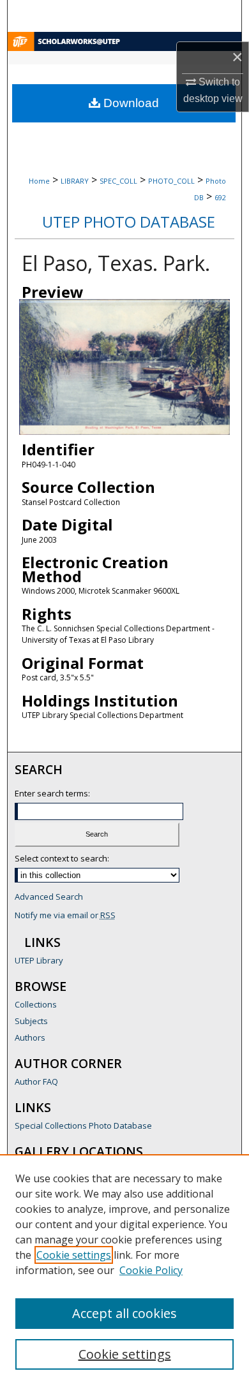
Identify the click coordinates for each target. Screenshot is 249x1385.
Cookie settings (73, 1255)
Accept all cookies (124, 1313)
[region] (124, 1269)
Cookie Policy (151, 1270)
